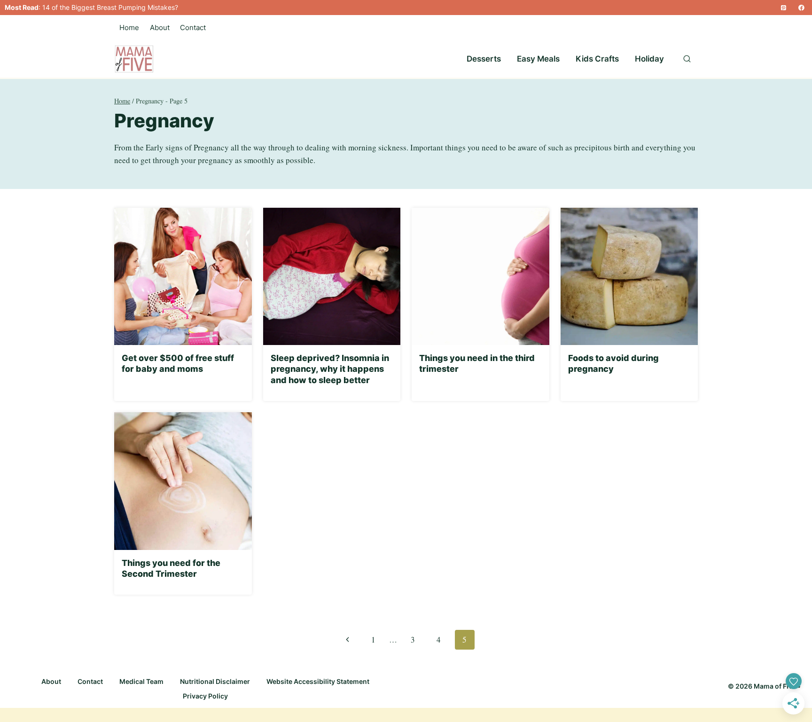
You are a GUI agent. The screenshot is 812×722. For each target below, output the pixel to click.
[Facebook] (802, 7)
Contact (193, 27)
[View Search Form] (687, 59)
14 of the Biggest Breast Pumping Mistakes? (110, 7)
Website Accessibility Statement (317, 681)
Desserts (484, 58)
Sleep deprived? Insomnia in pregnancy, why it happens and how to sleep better (330, 369)
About (160, 27)
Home (129, 27)
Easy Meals (538, 58)
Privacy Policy (205, 696)
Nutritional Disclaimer (215, 681)
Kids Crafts (597, 58)
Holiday (649, 58)
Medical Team (141, 681)
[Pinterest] (783, 7)
